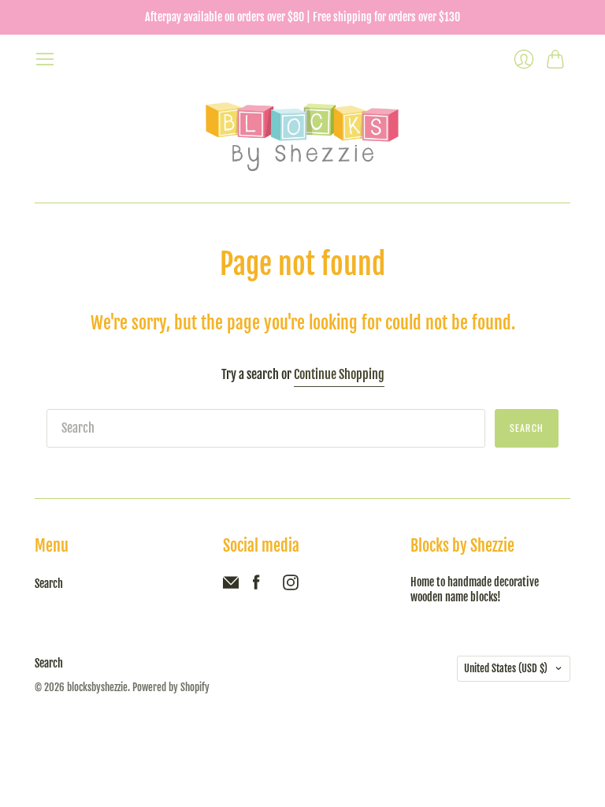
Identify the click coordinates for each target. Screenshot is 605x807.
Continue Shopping (339, 374)
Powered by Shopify (171, 687)
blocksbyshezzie (97, 687)
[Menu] (44, 59)
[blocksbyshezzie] (303, 136)
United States (505, 668)
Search (49, 583)
